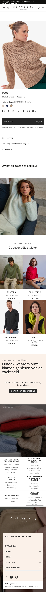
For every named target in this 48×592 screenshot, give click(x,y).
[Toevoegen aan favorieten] (43, 93)
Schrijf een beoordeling (23, 391)
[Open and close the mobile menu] (4, 7)
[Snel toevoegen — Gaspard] (18, 284)
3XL (34, 111)
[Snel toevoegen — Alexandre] (18, 329)
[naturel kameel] (11, 106)
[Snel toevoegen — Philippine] (42, 284)
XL (23, 111)
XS (3, 111)
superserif (17, 586)
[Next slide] (42, 55)
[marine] (7, 106)
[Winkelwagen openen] (43, 8)
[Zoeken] (8, 8)
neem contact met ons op (34, 503)
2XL (28, 111)
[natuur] (3, 106)
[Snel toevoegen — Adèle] (42, 329)
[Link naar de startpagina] (23, 8)
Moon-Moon (33, 586)
